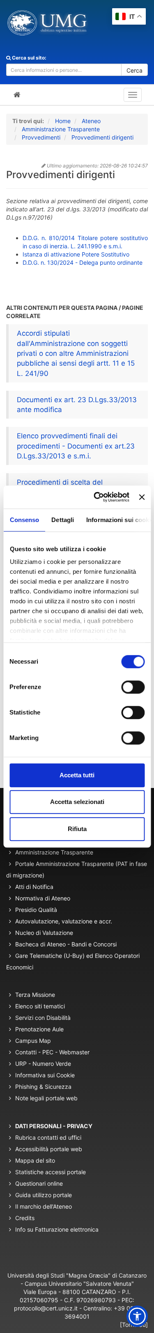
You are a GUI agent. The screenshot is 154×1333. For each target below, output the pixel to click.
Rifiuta (77, 828)
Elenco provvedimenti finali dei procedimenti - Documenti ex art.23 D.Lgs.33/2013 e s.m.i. (76, 446)
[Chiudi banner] (142, 497)
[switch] (133, 687)
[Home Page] (17, 95)
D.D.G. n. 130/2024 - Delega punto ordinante (83, 262)
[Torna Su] (134, 1324)
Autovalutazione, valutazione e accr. (63, 921)
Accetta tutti (77, 775)
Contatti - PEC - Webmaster (52, 1052)
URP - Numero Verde (43, 1063)
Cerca (134, 70)
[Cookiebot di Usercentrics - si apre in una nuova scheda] (96, 497)
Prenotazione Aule (39, 1029)
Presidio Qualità (36, 909)
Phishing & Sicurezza (43, 1086)
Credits (24, 1217)
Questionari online (39, 1183)
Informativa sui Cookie (45, 1075)
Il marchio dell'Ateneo (43, 1206)
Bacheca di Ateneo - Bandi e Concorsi (66, 944)
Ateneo (91, 120)
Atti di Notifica (34, 886)
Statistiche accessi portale (50, 1171)
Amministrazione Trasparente (61, 129)
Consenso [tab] (24, 519)
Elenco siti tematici (40, 1006)
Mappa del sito (35, 1160)
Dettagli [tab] (62, 519)
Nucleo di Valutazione (44, 932)
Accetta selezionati (77, 801)
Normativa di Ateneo (42, 898)
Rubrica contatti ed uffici (48, 1137)
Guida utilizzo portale (43, 1194)
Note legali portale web (46, 1098)
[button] (137, 1316)
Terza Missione (35, 994)
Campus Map (33, 1040)
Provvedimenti (41, 137)
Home (63, 120)
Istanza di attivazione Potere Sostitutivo (76, 254)
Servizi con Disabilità (43, 1017)
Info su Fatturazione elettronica (57, 1229)
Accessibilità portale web (48, 1148)
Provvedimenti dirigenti (102, 137)
